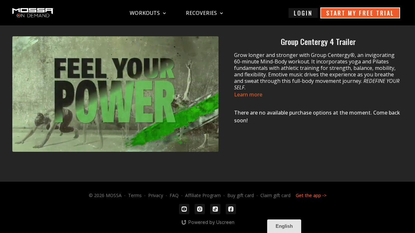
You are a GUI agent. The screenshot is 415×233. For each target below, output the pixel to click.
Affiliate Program (203, 195)
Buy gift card (240, 195)
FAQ (174, 195)
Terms (135, 195)
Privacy (155, 195)
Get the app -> (311, 195)
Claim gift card (275, 195)
